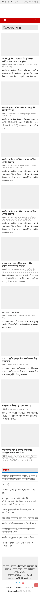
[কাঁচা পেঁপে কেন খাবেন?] (20, 297)
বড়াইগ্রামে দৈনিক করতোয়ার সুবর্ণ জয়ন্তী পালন (19, 523)
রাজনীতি (13, 460)
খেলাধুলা (27, 114)
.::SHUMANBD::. (25, 591)
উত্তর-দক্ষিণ (10, 219)
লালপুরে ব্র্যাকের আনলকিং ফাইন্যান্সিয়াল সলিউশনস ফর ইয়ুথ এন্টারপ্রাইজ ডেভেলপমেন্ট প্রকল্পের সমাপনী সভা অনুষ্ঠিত (19, 501)
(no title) (5, 484)
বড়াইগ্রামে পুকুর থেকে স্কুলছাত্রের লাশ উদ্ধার (18, 537)
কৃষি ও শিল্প (29, 65)
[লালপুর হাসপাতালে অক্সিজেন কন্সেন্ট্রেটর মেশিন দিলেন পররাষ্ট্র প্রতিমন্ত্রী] (20, 249)
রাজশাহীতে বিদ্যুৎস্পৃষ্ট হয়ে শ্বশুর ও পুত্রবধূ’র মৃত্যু (20, 518)
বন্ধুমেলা (34, 458)
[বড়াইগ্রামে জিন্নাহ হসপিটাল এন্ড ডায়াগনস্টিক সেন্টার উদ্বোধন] (20, 145)
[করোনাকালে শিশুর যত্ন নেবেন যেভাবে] (20, 391)
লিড (34, 269)
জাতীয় (35, 65)
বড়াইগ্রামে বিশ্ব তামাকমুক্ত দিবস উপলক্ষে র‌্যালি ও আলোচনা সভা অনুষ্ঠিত (17, 60)
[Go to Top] (36, 585)
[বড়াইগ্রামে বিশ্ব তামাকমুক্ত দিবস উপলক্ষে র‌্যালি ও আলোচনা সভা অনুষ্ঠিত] (20, 44)
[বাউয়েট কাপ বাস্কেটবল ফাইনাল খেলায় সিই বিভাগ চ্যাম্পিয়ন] (20, 93)
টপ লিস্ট (9, 168)
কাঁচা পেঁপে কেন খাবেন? (11, 312)
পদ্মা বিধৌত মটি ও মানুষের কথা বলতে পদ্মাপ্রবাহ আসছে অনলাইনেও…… (17, 451)
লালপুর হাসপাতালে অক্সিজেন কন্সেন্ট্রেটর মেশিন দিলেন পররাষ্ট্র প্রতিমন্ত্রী (17, 264)
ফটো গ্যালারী (27, 458)
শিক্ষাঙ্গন (33, 114)
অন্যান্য (27, 166)
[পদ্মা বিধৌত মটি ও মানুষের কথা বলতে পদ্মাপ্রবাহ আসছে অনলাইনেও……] (20, 435)
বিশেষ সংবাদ (6, 460)
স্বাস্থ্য (10, 67)
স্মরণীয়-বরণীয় (28, 460)
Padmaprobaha (25, 587)
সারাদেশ (5, 67)
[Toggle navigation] (5, 20)
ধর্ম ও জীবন (18, 458)
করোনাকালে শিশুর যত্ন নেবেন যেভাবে (16, 405)
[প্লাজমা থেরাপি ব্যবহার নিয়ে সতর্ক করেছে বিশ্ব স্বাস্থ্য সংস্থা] (20, 344)
